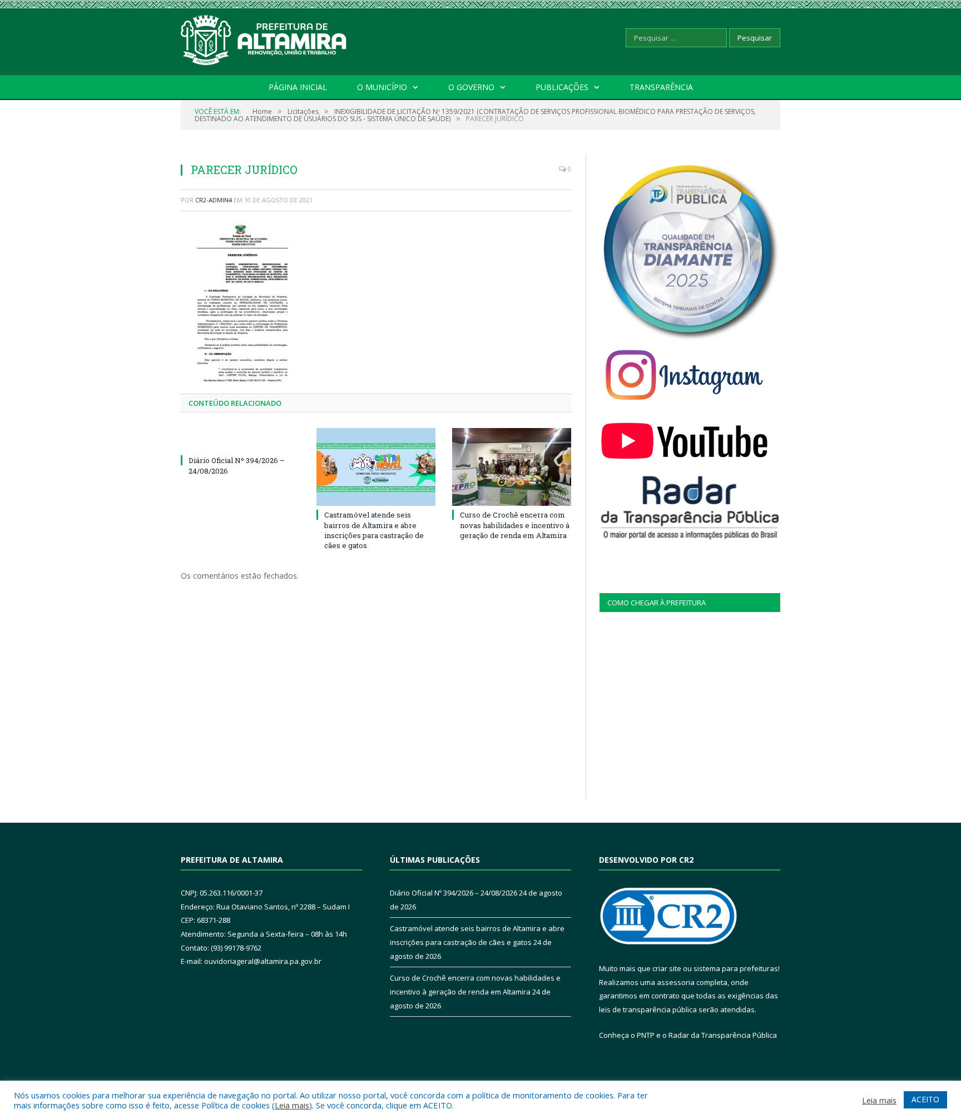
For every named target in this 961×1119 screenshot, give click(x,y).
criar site (666, 968)
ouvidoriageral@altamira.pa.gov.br (262, 961)
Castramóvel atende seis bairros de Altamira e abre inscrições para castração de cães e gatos (374, 530)
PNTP (646, 1035)
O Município (382, 87)
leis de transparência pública (648, 1009)
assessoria (676, 982)
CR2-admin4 (213, 200)
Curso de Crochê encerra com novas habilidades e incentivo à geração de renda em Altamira (514, 525)
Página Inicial (298, 87)
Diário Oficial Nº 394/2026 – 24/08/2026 (453, 893)
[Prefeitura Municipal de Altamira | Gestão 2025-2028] (264, 37)
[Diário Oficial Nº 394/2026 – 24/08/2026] (240, 439)
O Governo (471, 87)
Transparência (661, 87)
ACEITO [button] (925, 1099)
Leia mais (292, 1105)
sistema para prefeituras (735, 968)
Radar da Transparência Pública (722, 1035)
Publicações (562, 87)
